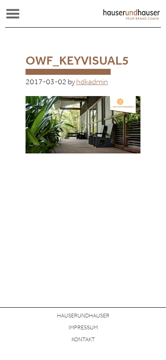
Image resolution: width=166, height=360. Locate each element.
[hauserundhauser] (131, 18)
